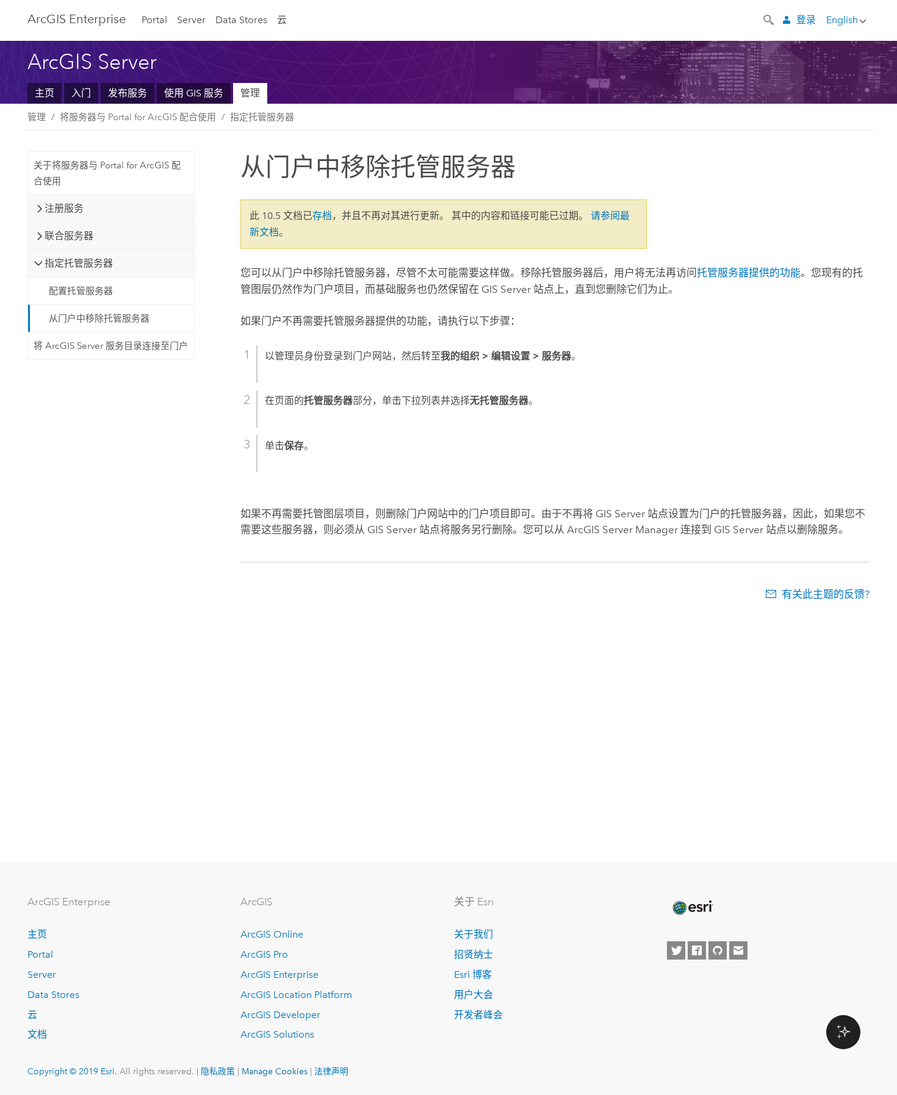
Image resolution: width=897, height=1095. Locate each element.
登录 (806, 20)
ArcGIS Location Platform (296, 994)
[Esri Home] (692, 908)
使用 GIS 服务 (193, 93)
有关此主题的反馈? (826, 594)
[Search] (769, 19)
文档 (37, 1034)
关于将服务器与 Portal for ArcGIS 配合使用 (107, 173)
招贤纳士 (473, 954)
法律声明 (331, 1071)
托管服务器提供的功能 (749, 273)
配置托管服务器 (81, 290)
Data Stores (241, 20)
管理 (250, 93)
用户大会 (473, 994)
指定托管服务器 (262, 117)
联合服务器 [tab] (69, 236)
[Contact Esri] (738, 950)
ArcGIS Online (271, 934)
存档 (322, 215)
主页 (44, 93)
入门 (81, 93)
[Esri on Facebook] (697, 950)
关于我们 (473, 934)
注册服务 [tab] (64, 208)
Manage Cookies (275, 1071)
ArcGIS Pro (264, 954)
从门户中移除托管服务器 (99, 318)
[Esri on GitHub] (717, 950)
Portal (154, 20)
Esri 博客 (473, 974)
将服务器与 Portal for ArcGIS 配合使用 (138, 117)
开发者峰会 (478, 1015)
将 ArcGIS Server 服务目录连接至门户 (111, 345)
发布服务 (127, 93)
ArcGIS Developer (280, 1015)
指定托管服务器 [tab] (79, 263)
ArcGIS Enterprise (279, 974)
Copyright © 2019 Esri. (72, 1071)
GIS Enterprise (76, 19)
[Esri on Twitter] (676, 950)
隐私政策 (218, 1071)
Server (191, 20)
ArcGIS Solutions (277, 1034)
